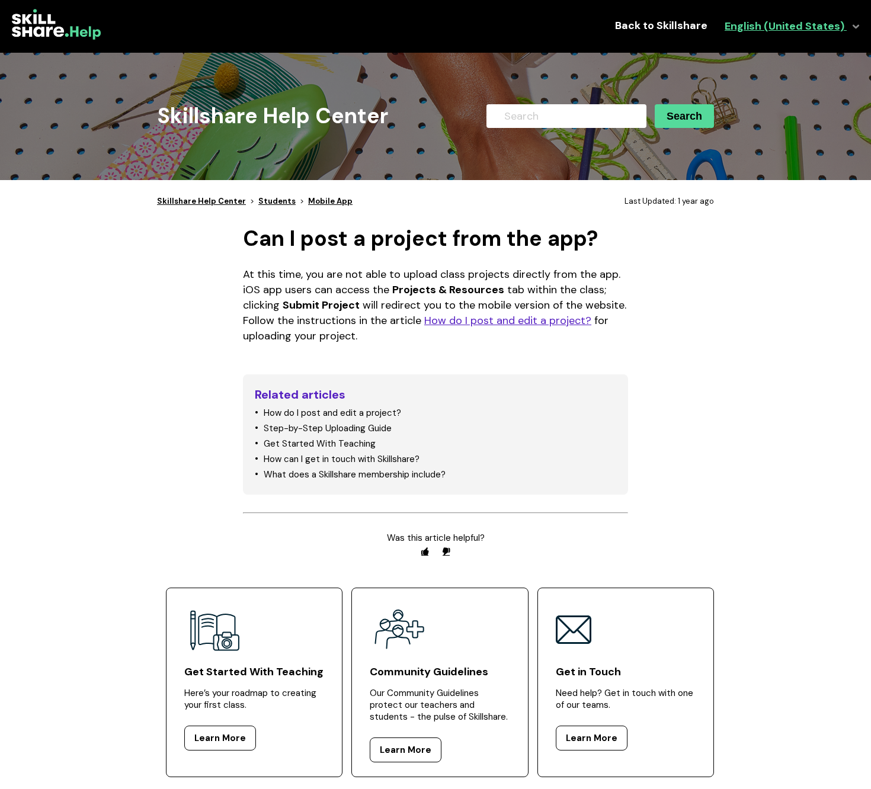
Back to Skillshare (661, 26)
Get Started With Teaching (320, 444)
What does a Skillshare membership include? (355, 474)
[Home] (56, 37)
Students (277, 201)
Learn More (220, 738)
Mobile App (330, 201)
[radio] (424, 551)
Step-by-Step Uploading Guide (328, 428)
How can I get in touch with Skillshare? (342, 459)
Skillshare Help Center (201, 201)
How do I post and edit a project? (507, 320)
